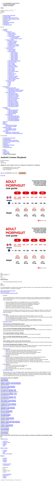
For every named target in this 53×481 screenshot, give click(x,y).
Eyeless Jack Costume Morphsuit (8, 387)
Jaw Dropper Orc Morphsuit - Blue (8, 390)
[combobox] (10, 10)
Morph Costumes (4, 448)
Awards (4, 451)
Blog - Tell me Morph (7, 453)
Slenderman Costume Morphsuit (8, 408)
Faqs (4, 445)
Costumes (5, 150)
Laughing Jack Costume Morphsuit (8, 404)
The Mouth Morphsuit (5, 415)
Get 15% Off (22, 173)
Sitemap (4, 477)
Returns (4, 444)
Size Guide (3, 175)
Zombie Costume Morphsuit (7, 425)
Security (4, 476)
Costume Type (6, 151)
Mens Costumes (6, 153)
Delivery (5, 443)
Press (4, 452)
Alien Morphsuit (4, 380)
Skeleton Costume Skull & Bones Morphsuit (10, 422)
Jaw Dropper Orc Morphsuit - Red (8, 397)
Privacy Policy (6, 475)
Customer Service (4, 438)
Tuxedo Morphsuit (5, 429)
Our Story (5, 450)
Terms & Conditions (7, 474)
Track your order (6, 442)
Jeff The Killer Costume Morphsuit (8, 401)
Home (4, 149)
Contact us (5, 441)
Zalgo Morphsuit (4, 432)
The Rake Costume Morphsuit (7, 418)
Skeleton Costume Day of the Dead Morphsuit (11, 383)
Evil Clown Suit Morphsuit (6, 411)
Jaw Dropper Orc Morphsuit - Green (9, 394)
